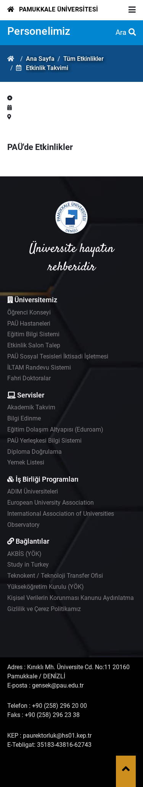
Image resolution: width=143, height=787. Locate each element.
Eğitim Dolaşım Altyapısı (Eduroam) (55, 429)
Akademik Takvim (31, 407)
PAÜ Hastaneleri (28, 323)
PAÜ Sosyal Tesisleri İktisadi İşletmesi (57, 356)
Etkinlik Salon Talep (33, 345)
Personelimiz (38, 31)
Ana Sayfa (40, 58)
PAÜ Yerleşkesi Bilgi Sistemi (44, 440)
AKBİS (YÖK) (24, 553)
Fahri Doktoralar (29, 378)
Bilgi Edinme (24, 418)
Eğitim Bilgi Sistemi (33, 334)
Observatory (23, 524)
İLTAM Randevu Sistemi (39, 367)
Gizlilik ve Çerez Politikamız (44, 609)
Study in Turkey (28, 564)
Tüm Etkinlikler (83, 58)
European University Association (50, 502)
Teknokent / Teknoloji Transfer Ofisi (55, 575)
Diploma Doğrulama (34, 451)
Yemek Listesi (25, 462)
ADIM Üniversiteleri (32, 491)
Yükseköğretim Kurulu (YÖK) (45, 586)
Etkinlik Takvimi (47, 68)
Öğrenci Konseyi (29, 312)
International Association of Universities (60, 513)
